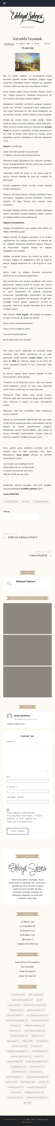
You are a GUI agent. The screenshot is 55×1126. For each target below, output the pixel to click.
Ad (9, 777)
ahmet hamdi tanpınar (35, 1005)
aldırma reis (16, 1010)
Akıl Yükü (27, 647)
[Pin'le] (25, 517)
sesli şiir (44, 1082)
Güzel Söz (27, 678)
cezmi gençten (11, 501)
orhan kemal (37, 1067)
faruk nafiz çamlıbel (35, 1031)
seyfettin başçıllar (37, 1087)
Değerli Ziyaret (27, 615)
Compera (29, 1122)
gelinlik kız (38, 1036)
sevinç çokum (16, 1087)
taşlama (16, 1092)
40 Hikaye (25, 921)
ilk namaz (36, 1046)
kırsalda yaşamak (40, 501)
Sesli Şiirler (25, 935)
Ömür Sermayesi (28, 971)
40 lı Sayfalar (26, 926)
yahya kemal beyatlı (37, 1097)
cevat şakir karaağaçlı (17, 1020)
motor (39, 1056)
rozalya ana (35, 1072)
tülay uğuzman (15, 1097)
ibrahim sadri (20, 1046)
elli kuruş (15, 1031)
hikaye (28, 1041)
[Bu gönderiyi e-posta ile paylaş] (34, 517)
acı (39, 1000)
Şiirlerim (26, 939)
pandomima (19, 1072)
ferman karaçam (19, 1036)
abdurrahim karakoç (23, 1000)
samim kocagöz (15, 1077)
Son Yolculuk (27, 966)
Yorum (11, 742)
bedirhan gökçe (36, 1010)
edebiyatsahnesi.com (13, 1119)
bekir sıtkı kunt (15, 1015)
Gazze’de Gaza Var (27, 975)
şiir (27, 1102)
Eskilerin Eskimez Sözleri (27, 536)
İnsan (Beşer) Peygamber (27, 962)
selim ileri (11, 1082)
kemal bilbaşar (40, 1051)
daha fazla (32, 898)
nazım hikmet (14, 1061)
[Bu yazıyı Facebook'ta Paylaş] (7, 517)
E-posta (12, 787)
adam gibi (14, 1005)
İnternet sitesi (15, 797)
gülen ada (12, 1041)
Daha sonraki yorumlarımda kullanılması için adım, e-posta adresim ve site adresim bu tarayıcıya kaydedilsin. (24, 817)
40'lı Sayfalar (36, 995)
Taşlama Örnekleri (26, 943)
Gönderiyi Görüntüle (27, 621)
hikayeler (42, 1041)
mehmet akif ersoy (21, 1056)
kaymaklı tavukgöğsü (17, 1051)
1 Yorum (35, 44)
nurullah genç (18, 1067)
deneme (25, 501)
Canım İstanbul (27, 554)
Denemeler (9, 44)
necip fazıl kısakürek (36, 1061)
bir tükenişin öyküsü (37, 1015)
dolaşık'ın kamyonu (34, 1025)
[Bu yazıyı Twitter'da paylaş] (16, 517)
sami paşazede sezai (37, 1077)
